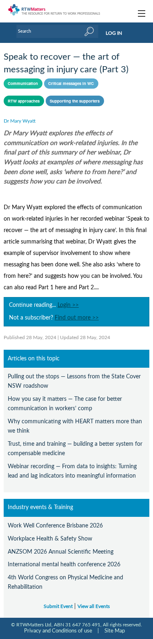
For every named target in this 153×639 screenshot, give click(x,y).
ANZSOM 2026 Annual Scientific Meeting (60, 552)
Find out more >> (77, 318)
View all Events (94, 606)
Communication (23, 83)
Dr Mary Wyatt (19, 120)
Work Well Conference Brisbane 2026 (55, 526)
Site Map (114, 631)
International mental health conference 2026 (64, 564)
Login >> (68, 305)
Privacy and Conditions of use (58, 631)
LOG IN (114, 33)
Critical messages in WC (71, 83)
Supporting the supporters (75, 101)
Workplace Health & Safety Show (50, 539)
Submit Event (58, 606)
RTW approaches (24, 101)
